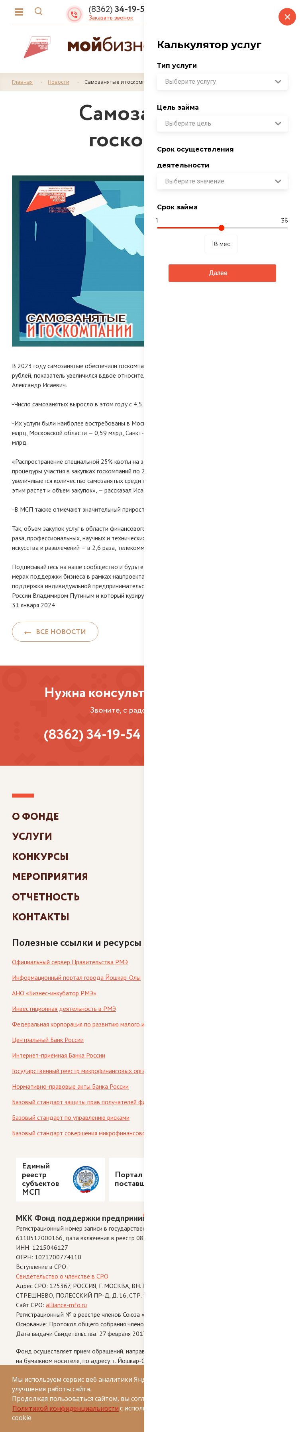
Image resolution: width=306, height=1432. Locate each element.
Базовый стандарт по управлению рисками (70, 1117)
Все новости (58, 632)
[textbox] (222, 82)
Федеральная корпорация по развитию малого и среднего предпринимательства (123, 1024)
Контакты (40, 917)
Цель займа (178, 107)
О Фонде (35, 817)
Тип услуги (177, 65)
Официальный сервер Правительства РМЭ (70, 962)
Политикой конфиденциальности (65, 1408)
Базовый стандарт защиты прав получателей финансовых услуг (99, 1102)
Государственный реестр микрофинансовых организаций (89, 1071)
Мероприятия (50, 877)
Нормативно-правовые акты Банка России (70, 1086)
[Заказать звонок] (76, 12)
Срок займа (177, 207)
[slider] (221, 228)
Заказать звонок (110, 17)
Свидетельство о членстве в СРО (62, 1276)
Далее (218, 273)
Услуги (32, 836)
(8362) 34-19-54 (92, 735)
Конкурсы (40, 857)
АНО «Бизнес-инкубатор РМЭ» (54, 993)
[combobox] (222, 82)
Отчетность (46, 897)
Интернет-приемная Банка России (58, 1055)
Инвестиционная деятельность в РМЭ (64, 1008)
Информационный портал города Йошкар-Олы (76, 977)
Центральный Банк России (48, 1040)
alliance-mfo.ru (66, 1305)
